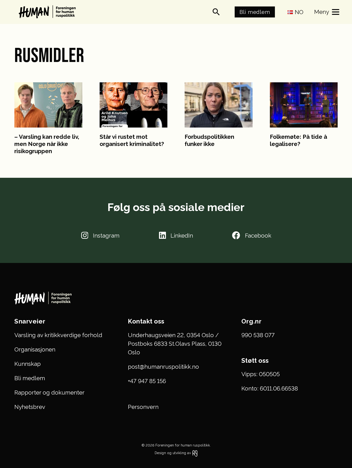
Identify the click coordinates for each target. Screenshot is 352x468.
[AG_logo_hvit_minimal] (195, 453)
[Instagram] (84, 235)
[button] (216, 12)
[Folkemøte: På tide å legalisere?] (304, 105)
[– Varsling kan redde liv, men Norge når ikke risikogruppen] (48, 105)
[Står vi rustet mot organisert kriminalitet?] (134, 105)
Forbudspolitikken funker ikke (209, 140)
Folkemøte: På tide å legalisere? (298, 140)
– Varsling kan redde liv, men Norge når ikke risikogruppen (46, 144)
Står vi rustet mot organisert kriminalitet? (132, 140)
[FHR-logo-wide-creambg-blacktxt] (48, 12)
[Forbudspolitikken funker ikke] (219, 105)
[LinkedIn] (162, 235)
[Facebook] (236, 235)
